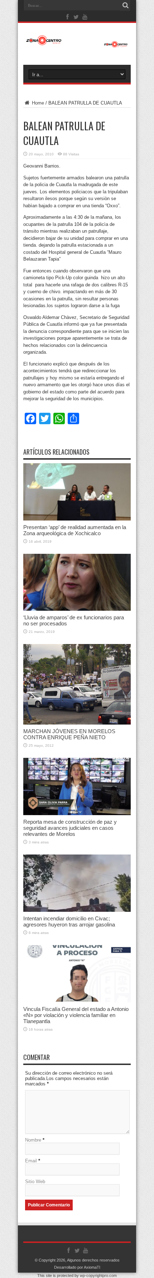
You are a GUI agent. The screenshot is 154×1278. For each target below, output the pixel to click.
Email (31, 1160)
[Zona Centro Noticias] (77, 44)
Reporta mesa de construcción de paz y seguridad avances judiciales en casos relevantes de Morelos (70, 828)
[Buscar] (125, 5)
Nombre (33, 1140)
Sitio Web (35, 1181)
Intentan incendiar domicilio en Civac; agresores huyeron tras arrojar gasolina (69, 921)
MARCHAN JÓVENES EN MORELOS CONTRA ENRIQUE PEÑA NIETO (69, 734)
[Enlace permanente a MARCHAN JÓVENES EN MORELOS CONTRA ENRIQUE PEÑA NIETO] (77, 723)
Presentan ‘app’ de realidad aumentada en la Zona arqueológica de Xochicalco (74, 530)
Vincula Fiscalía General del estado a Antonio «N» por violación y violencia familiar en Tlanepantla (76, 1015)
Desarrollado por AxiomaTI (77, 1267)
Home (37, 103)
